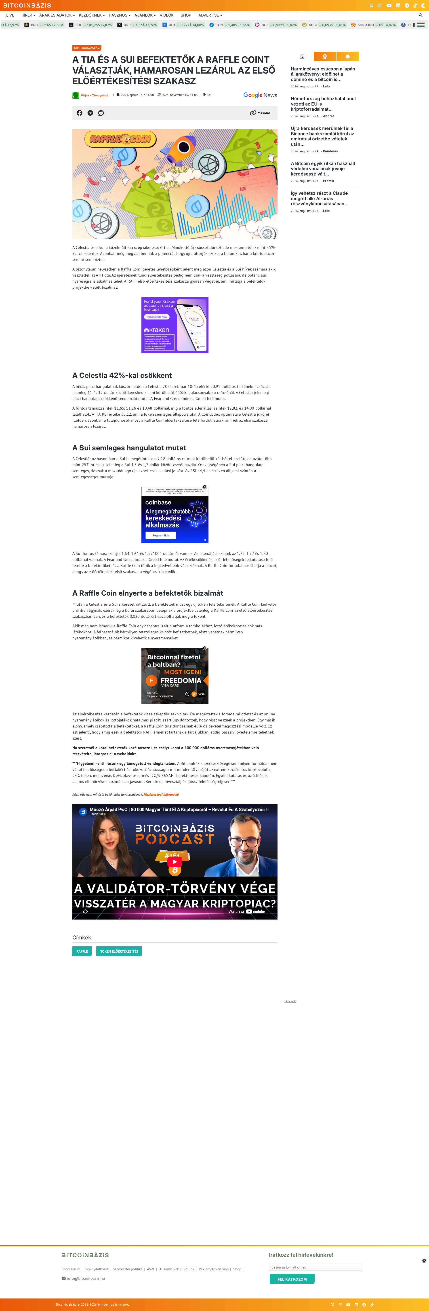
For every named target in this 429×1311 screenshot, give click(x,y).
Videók (167, 15)
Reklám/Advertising (214, 1269)
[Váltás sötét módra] (423, 5)
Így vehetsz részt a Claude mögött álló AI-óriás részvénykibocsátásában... (320, 198)
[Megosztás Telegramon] (90, 112)
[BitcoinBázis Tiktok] (415, 5)
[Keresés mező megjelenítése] (421, 15)
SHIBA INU (358, 25)
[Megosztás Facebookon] (79, 112)
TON (214, 25)
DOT (260, 25)
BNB (28, 25)
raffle (82, 951)
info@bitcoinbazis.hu (86, 1278)
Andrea (328, 116)
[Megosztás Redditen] (101, 112)
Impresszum (71, 1269)
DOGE (308, 25)
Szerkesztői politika (128, 1269)
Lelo (326, 86)
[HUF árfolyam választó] (421, 25)
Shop (186, 15)
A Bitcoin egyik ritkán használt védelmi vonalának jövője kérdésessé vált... (323, 169)
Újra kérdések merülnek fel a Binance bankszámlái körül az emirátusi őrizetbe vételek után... (322, 136)
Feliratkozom (292, 1279)
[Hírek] (260, 95)
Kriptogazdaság (87, 47)
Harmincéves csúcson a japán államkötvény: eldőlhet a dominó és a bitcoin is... (323, 74)
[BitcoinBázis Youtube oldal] (389, 5)
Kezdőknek (90, 15)
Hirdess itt (290, 1001)
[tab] (302, 56)
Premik (328, 181)
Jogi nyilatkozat (96, 1269)
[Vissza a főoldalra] (27, 4)
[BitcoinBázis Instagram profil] (380, 5)
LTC (406, 25)
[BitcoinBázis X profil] (371, 5)
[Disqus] (214, 1061)
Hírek (26, 15)
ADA (167, 25)
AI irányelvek (169, 1269)
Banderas (330, 151)
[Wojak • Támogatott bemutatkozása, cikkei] (75, 95)
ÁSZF (151, 1269)
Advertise (208, 15)
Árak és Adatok (55, 15)
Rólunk (188, 1269)
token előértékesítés (119, 951)
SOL (75, 25)
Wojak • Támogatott (94, 95)
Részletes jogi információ (161, 794)
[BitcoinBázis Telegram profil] (407, 5)
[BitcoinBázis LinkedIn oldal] (398, 5)
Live (10, 15)
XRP (121, 25)
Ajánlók (144, 15)
